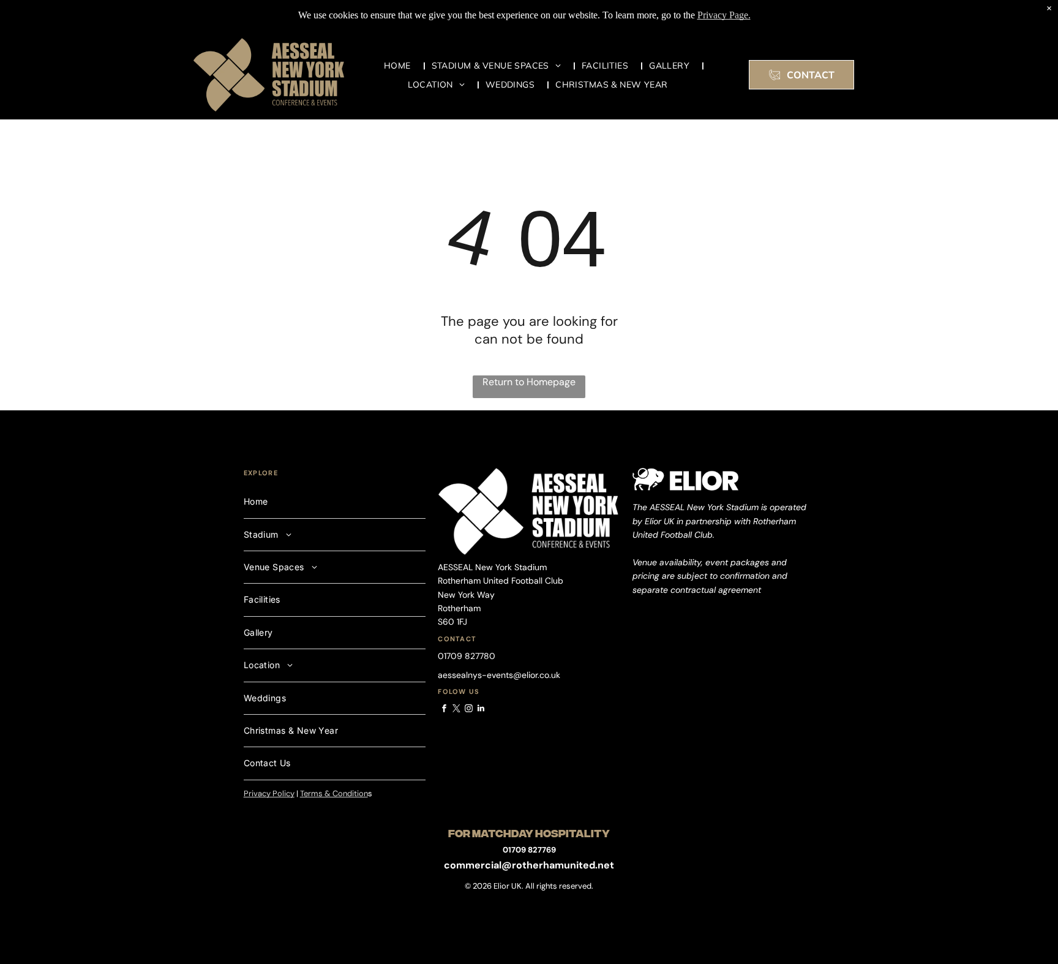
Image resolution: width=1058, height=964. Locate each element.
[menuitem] (402, 65)
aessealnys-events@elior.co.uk (499, 674)
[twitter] (456, 710)
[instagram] (468, 710)
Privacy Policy (269, 793)
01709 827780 (466, 655)
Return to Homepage (529, 381)
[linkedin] (481, 710)
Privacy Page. (724, 15)
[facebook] (444, 710)
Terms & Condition (334, 793)
